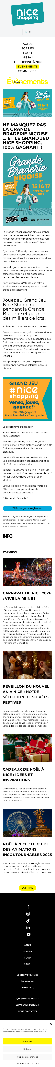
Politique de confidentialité (27, 1063)
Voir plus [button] (27, 887)
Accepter (27, 1041)
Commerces (27, 71)
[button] (50, 1023)
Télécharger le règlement (27, 508)
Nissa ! (28, 57)
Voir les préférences (27, 1056)
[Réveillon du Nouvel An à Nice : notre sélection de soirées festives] (27, 665)
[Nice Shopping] (27, 15)
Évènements (28, 66)
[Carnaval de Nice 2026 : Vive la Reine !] (27, 572)
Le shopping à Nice (27, 62)
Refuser (28, 1049)
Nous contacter (27, 1011)
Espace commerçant (27, 1005)
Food (27, 53)
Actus (27, 44)
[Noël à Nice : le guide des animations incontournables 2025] (27, 823)
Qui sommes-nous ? (27, 998)
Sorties (27, 48)
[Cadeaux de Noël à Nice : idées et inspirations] (27, 748)
